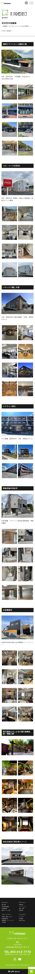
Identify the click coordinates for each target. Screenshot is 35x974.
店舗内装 (21, 904)
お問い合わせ (22, 920)
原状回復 (21, 910)
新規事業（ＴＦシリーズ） (8, 920)
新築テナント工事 (6, 910)
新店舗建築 (4, 908)
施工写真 (4, 904)
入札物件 (4, 922)
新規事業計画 (5, 918)
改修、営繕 (21, 908)
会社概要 (21, 918)
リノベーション (22, 906)
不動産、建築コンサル (7, 916)
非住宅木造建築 (5, 906)
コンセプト (21, 916)
